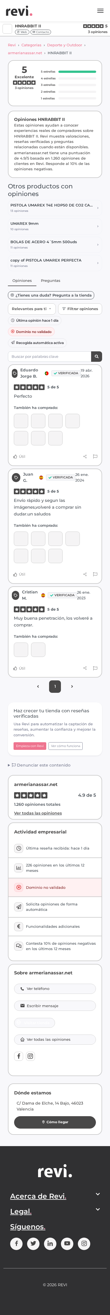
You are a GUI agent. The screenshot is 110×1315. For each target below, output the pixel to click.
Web (23, 32)
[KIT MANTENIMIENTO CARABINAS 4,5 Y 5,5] (21, 539)
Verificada (68, 373)
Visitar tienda (37, 1022)
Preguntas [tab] (50, 280)
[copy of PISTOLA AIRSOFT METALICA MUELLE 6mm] (21, 438)
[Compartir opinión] (85, 457)
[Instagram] (30, 1056)
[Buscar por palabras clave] (96, 356)
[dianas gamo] (72, 539)
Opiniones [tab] (22, 280)
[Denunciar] (95, 457)
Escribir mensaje (42, 1006)
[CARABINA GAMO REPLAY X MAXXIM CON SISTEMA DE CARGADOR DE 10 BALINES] (21, 650)
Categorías (31, 45)
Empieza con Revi (30, 746)
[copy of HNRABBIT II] (55, 556)
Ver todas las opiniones (38, 813)
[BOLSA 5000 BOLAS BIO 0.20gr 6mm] (38, 438)
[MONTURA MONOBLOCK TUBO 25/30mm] (38, 556)
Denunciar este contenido (43, 765)
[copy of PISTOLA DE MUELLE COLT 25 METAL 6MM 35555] (72, 421)
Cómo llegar (57, 1122)
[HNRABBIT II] (21, 421)
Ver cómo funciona (65, 746)
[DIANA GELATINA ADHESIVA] (55, 438)
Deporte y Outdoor (64, 45)
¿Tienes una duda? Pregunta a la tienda (54, 295)
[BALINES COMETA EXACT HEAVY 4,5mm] (21, 556)
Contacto (42, 32)
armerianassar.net (25, 53)
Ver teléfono (38, 989)
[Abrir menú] (100, 11)
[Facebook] (18, 1056)
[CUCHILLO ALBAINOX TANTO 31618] (55, 421)
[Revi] (19, 11)
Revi (12, 45)
